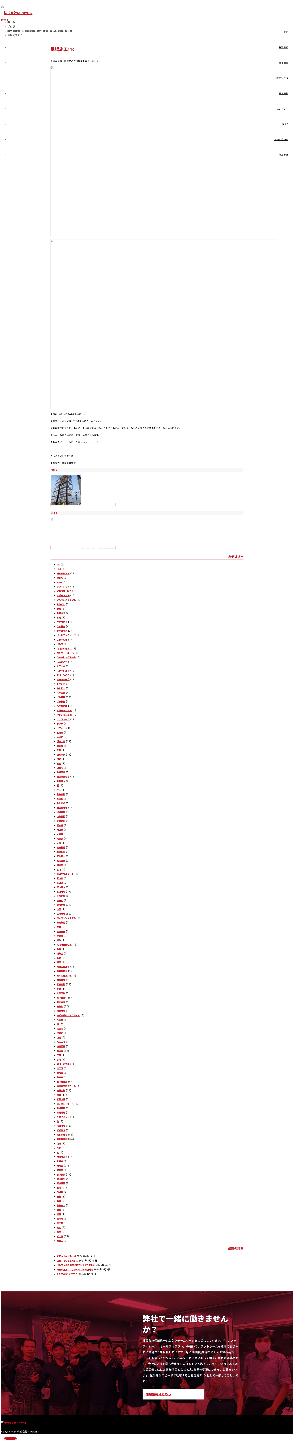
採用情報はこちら (158, 1394)
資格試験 (61, 1183)
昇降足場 (61, 984)
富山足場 (61, 891)
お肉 (59, 617)
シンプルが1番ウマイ (67, 1274)
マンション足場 (64, 714)
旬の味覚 (61, 980)
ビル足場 (61, 697)
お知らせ (61, 613)
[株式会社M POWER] (16, 13)
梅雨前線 (61, 1046)
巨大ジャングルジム (66, 918)
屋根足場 (61, 904)
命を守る (61, 803)
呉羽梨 (60, 798)
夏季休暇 (61, 820)
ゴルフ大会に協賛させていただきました (76, 1265)
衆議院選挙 (62, 1156)
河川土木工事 (63, 1064)
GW (58, 564)
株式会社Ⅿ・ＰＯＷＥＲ (68, 1015)
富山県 (60, 882)
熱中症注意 (62, 1081)
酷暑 (59, 1200)
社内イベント (63, 1117)
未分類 (60, 1006)
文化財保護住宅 (64, 944)
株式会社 (61, 1010)
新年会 (60, 953)
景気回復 (61, 993)
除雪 (59, 1209)
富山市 (60, 878)
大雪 (59, 843)
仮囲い (60, 737)
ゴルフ (60, 644)
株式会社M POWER (28, 1431)
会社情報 (283, 62)
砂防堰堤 (61, 1112)
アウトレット (63, 586)
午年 (59, 789)
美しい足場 (62, 1134)
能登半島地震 (63, 1139)
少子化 (60, 900)
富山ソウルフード (65, 873)
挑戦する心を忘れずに (67, 1260)
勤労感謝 (61, 772)
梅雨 (59, 1037)
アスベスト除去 (64, 591)
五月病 (60, 732)
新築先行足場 (63, 966)
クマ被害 (61, 626)
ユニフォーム (63, 719)
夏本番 (60, 825)
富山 (59, 869)
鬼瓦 (59, 1227)
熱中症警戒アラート (66, 1086)
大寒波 (60, 834)
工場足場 (61, 913)
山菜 (59, 909)
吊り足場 (61, 794)
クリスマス (62, 630)
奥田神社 (61, 847)
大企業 (60, 829)
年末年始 (61, 922)
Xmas (59, 582)
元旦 (59, 750)
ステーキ (61, 666)
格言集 (60, 1019)
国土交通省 (62, 807)
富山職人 (61, 887)
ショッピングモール (66, 657)
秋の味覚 (61, 1125)
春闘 (59, 988)
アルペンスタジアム (66, 599)
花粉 (59, 1143)
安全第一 (61, 856)
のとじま (61, 688)
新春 (59, 958)
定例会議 (61, 860)
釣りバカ (61, 1205)
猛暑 (59, 1094)
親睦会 (60, 1165)
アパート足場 (63, 595)
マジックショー (64, 710)
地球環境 (61, 812)
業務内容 (283, 47)
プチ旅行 (61, 701)
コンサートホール (65, 653)
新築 (59, 962)
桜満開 (60, 1028)
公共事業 (61, 754)
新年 (59, 949)
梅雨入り (61, 1041)
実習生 (60, 865)
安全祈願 (61, 851)
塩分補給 (61, 816)
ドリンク (61, 683)
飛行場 (60, 1218)
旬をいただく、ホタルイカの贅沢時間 (75, 1269)
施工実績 (283, 154)
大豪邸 (60, 838)
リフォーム (62, 728)
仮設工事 (61, 741)
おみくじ (61, 604)
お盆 (59, 608)
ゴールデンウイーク (66, 635)
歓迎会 (60, 1050)
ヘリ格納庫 (62, 706)
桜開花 (60, 1033)
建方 (59, 927)
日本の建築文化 (64, 975)
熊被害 (60, 1072)
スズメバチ (62, 661)
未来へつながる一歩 (66, 1256)
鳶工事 (60, 1236)
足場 (59, 1187)
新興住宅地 (62, 971)
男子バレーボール (65, 1103)
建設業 (60, 935)
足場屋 (60, 1192)
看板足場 (61, 1108)
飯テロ (60, 1223)
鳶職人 (60, 1240)
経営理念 (61, 1130)
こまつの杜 (62, 639)
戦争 (59, 940)
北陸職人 (61, 781)
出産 (59, 763)
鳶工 (59, 1231)
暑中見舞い (62, 997)
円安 (59, 759)
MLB (59, 568)
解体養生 (61, 1178)
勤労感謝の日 (63, 776)
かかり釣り (62, 622)
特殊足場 (61, 1090)
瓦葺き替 (61, 1099)
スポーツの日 (63, 675)
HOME (285, 32)
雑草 (59, 1214)
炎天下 (60, 1068)
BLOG (285, 124)
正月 (59, 1055)
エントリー (282, 108)
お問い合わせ (281, 139)
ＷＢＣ (60, 577)
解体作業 (61, 1174)
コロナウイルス (64, 648)
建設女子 (61, 931)
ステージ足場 (63, 670)
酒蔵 (59, 1196)
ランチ (60, 723)
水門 (59, 1059)
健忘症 (60, 745)
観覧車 (60, 1170)
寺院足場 (61, 896)
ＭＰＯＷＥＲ (63, 573)
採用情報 (283, 93)
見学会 (60, 1161)
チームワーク (63, 679)
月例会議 (61, 1002)
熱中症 (60, 1077)
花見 (59, 1148)
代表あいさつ (281, 78)
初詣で (60, 767)
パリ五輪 (61, 692)
